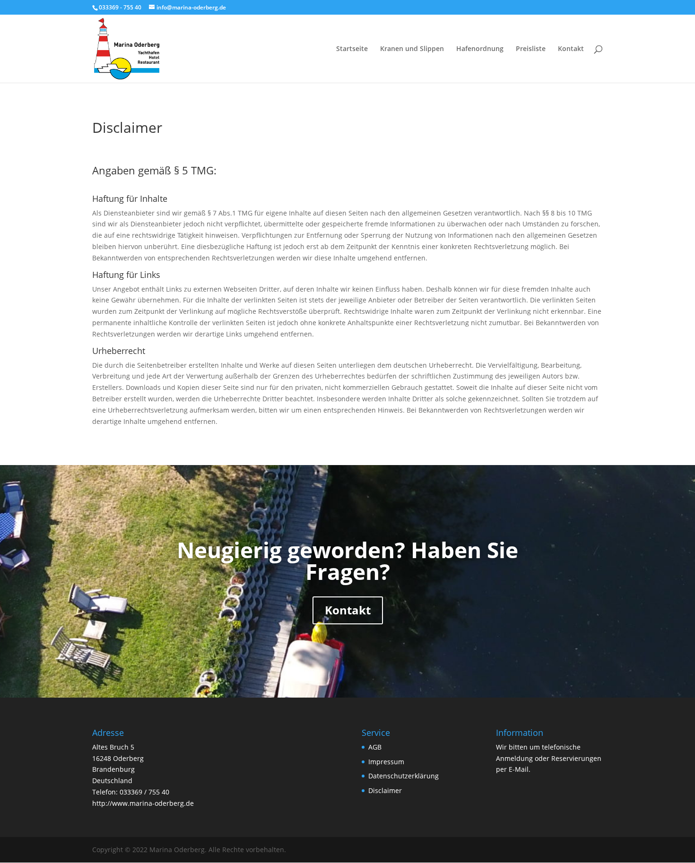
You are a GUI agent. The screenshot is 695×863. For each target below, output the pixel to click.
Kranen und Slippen (412, 49)
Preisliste (531, 49)
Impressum (386, 761)
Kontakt (571, 49)
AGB (375, 746)
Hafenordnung (480, 49)
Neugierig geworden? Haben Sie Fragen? (347, 560)
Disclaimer (385, 790)
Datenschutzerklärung (403, 775)
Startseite (352, 49)
